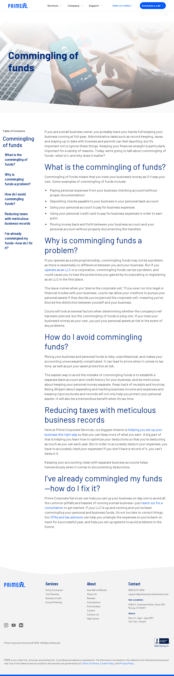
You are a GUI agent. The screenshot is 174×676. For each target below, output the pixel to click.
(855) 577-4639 (136, 590)
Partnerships (93, 606)
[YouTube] (14, 625)
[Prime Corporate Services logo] (18, 5)
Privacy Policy (126, 663)
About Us (92, 594)
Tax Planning (52, 594)
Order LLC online (121, 5)
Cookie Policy (107, 663)
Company (73, 5)
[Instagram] (6, 625)
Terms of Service (90, 663)
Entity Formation (54, 590)
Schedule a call (151, 5)
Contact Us (93, 614)
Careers (91, 610)
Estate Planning (54, 602)
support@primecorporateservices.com (148, 594)
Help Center (93, 618)
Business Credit (54, 598)
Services (52, 5)
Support (94, 5)
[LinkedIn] (21, 625)
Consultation (93, 602)
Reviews (91, 598)
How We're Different (97, 590)
